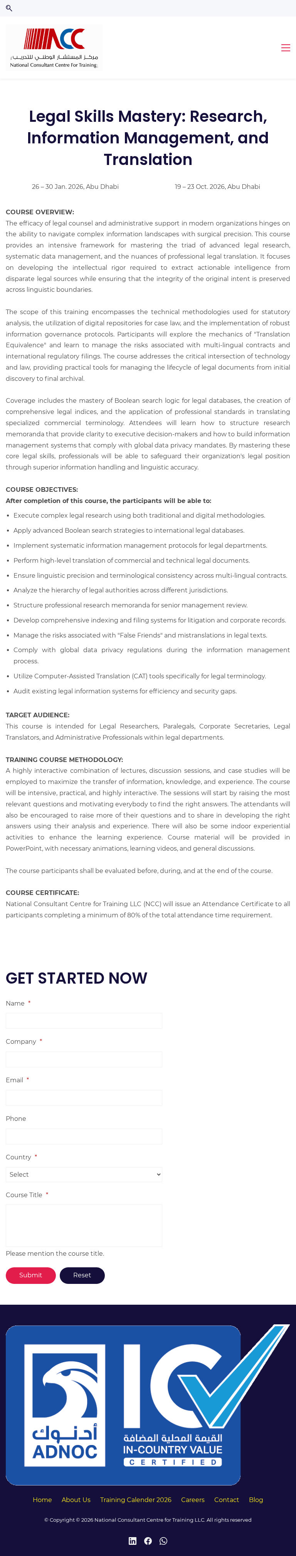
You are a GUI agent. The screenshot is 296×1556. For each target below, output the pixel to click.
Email (17, 1080)
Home (42, 1500)
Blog (256, 1500)
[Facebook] (148, 1541)
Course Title (27, 1195)
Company (24, 1041)
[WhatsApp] (163, 1541)
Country (21, 1157)
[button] (9, 8)
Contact (226, 1500)
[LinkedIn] (132, 1541)
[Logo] (54, 47)
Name (18, 1003)
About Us (76, 1500)
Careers (193, 1500)
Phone (16, 1118)
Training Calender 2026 (136, 1500)
